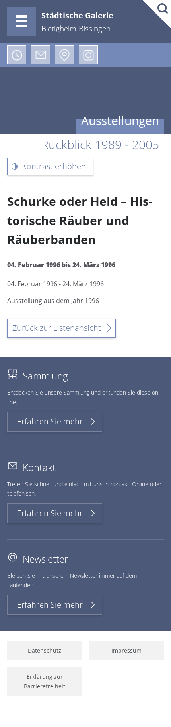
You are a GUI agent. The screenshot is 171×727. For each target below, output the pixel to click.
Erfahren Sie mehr (50, 421)
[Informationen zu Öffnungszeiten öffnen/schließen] (16, 54)
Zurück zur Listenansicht (56, 327)
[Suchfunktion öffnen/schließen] (156, 14)
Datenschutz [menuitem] (44, 650)
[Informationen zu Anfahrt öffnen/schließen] (64, 54)
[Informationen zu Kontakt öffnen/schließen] (40, 54)
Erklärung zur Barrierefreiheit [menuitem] (44, 681)
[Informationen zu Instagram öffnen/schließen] (88, 54)
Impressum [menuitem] (126, 650)
